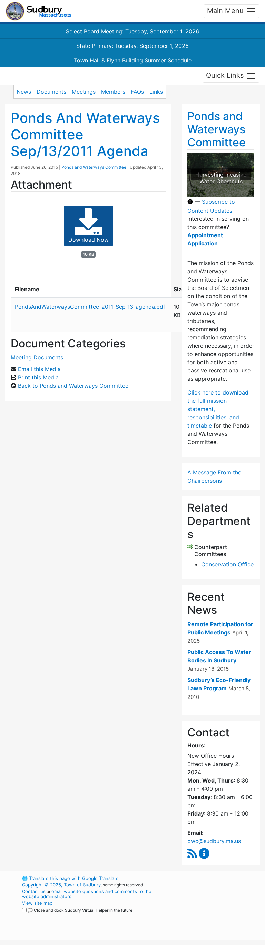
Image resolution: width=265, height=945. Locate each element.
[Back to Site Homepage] (38, 11)
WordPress (206, 878)
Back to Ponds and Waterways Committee (73, 385)
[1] (202, 191)
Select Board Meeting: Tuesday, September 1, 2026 (132, 31)
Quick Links (226, 75)
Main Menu (226, 11)
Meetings (84, 91)
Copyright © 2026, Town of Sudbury (61, 885)
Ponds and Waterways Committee (93, 167)
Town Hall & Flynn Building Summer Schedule (133, 60)
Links (156, 91)
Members (113, 91)
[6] (239, 191)
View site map (37, 903)
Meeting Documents (37, 357)
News (24, 91)
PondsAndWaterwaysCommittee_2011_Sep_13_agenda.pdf (90, 306)
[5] (231, 191)
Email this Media (39, 369)
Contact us (34, 891)
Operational (218, 916)
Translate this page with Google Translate (70, 878)
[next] (245, 174)
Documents (51, 91)
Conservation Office (227, 564)
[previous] (196, 174)
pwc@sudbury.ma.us (214, 841)
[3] (217, 191)
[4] (224, 191)
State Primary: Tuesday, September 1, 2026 (132, 45)
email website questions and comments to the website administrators (86, 894)
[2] (210, 191)
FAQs (137, 91)
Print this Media (38, 377)
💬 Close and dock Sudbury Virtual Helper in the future (80, 910)
